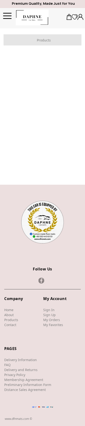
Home (8, 310)
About (9, 315)
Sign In (49, 310)
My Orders (51, 320)
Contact (10, 325)
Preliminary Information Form (27, 384)
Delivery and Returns (21, 370)
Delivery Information (20, 360)
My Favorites (53, 325)
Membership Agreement (23, 379)
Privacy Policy (14, 374)
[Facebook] (41, 280)
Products (11, 320)
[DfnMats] (32, 17)
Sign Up (49, 315)
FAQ (7, 365)
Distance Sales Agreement (25, 389)
